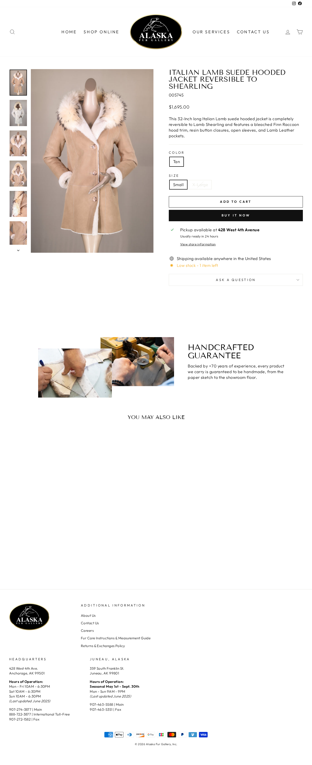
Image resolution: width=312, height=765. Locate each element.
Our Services (211, 31)
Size (174, 176)
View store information (198, 244)
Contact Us (253, 31)
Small (178, 184)
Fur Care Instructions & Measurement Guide (116, 638)
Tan (176, 161)
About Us (88, 615)
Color (177, 153)
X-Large (200, 184)
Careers (87, 630)
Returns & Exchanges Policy (103, 646)
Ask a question (236, 280)
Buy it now (236, 215)
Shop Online (101, 31)
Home (69, 31)
